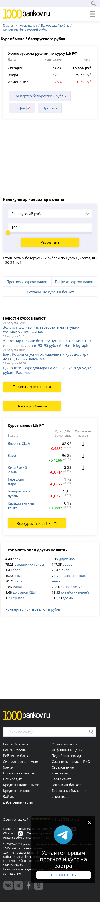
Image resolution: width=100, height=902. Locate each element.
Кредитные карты (18, 790)
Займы (9, 796)
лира (19, 581)
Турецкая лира (16, 481)
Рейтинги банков (18, 755)
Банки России (15, 749)
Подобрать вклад (66, 755)
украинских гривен (30, 564)
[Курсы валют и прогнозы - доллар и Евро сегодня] (8, 885)
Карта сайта (61, 779)
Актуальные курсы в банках (50, 291)
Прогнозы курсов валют (27, 281)
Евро (12, 455)
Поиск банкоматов (19, 773)
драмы (68, 598)
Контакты (60, 773)
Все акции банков (32, 406)
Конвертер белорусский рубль (25, 29)
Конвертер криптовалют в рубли (33, 609)
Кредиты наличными (21, 784)
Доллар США (19, 443)
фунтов (18, 598)
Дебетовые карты (18, 802)
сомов (67, 564)
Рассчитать (50, 242)
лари (17, 559)
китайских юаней (75, 592)
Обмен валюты (64, 744)
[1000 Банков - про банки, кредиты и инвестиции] (28, 885)
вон (68, 570)
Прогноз (50, 108)
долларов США (24, 592)
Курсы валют (27, 25)
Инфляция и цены (67, 749)
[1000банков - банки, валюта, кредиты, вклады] (38, 885)
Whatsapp (10, 833)
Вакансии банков (66, 784)
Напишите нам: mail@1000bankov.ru (29, 829)
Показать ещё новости (32, 386)
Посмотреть (63, 875)
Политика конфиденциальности (26, 869)
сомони (21, 575)
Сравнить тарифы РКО (71, 761)
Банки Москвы (15, 744)
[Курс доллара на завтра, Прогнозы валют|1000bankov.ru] (18, 885)
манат (18, 587)
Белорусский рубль (55, 25)
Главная (8, 25)
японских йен (74, 587)
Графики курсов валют (74, 281)
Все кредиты (13, 779)
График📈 (22, 108)
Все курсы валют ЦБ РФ (37, 523)
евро (16, 570)
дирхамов (67, 559)
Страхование (63, 767)
